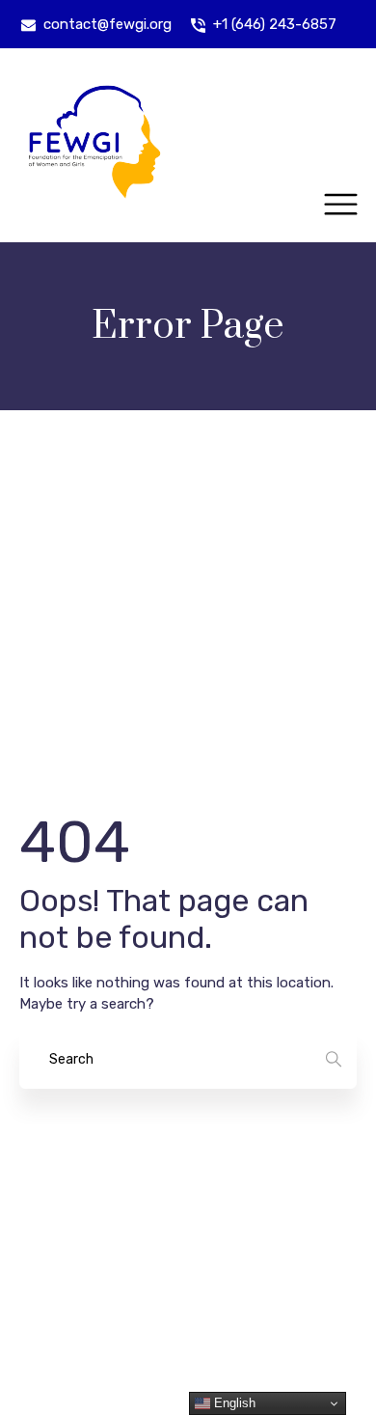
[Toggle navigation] (341, 205)
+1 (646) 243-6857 (274, 24)
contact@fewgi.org (107, 24)
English (232, 1403)
